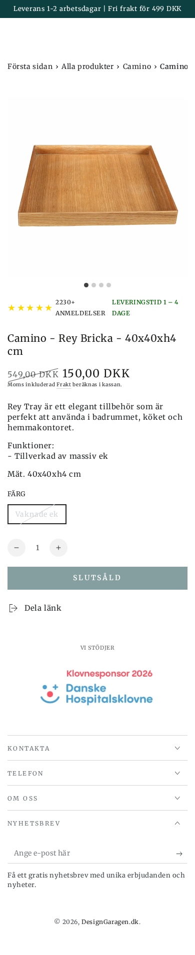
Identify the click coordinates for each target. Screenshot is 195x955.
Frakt (64, 384)
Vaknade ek (36, 517)
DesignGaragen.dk (110, 922)
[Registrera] (182, 854)
